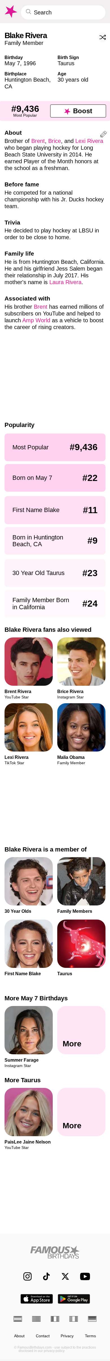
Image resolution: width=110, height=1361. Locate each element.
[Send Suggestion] (103, 135)
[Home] (55, 1252)
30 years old (73, 80)
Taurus (66, 63)
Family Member (24, 43)
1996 (29, 63)
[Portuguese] (36, 1319)
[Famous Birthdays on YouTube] (83, 1276)
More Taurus (23, 1080)
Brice (54, 141)
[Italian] (73, 1319)
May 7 (12, 63)
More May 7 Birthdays (36, 998)
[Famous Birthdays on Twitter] (62, 1276)
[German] (92, 1319)
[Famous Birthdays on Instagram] (25, 1276)
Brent (38, 141)
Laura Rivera (65, 282)
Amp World (36, 320)
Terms (90, 1336)
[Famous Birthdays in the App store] (36, 1299)
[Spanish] (18, 1319)
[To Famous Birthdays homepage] (10, 11)
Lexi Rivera (89, 141)
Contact (43, 1336)
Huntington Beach (27, 80)
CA (8, 86)
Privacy (67, 1336)
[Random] (103, 37)
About (19, 1336)
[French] (55, 1319)
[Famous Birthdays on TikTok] (43, 1276)
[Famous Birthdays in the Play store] (74, 1299)
